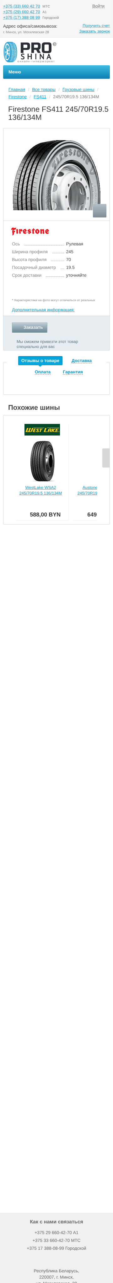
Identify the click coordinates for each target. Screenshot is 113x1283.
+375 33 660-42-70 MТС (57, 1240)
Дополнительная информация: (43, 309)
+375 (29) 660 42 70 (21, 11)
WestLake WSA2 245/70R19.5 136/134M (40, 490)
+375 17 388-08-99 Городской (56, 1248)
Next (106, 458)
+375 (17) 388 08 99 (21, 17)
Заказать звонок (94, 31)
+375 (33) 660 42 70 (21, 6)
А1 (56, 1232)
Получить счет (96, 25)
